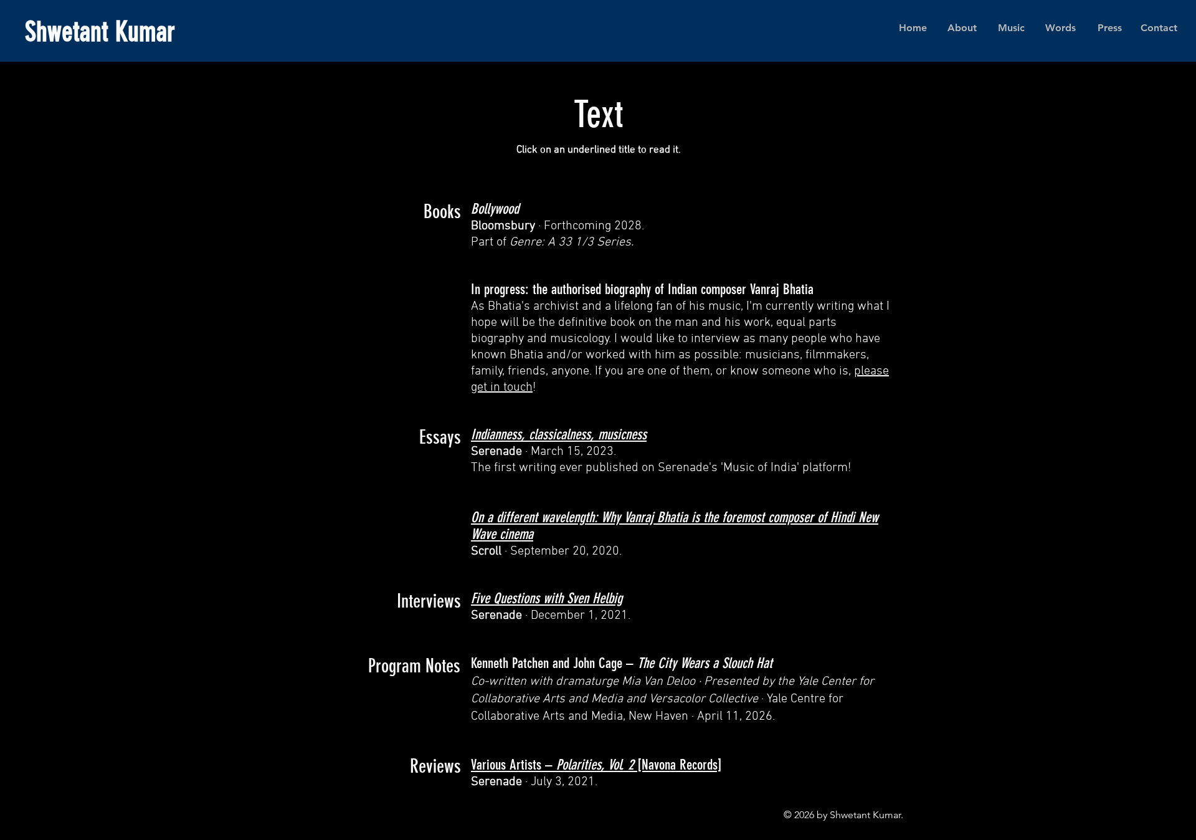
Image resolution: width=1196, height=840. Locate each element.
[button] (1011, 28)
